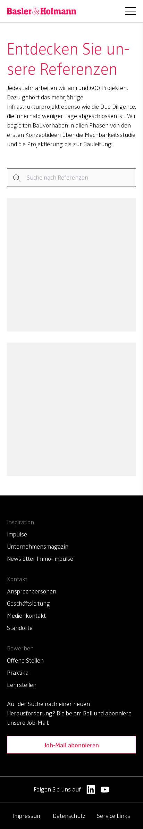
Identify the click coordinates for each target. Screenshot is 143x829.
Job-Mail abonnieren (71, 744)
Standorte (20, 628)
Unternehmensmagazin (37, 546)
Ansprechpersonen (31, 591)
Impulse (17, 534)
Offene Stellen (25, 660)
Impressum (27, 816)
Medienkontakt (26, 615)
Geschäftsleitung (28, 603)
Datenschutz (69, 816)
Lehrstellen (21, 685)
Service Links (113, 816)
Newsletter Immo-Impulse (40, 559)
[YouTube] (105, 789)
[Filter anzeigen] (71, 178)
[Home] (41, 11)
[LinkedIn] (90, 789)
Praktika (17, 672)
